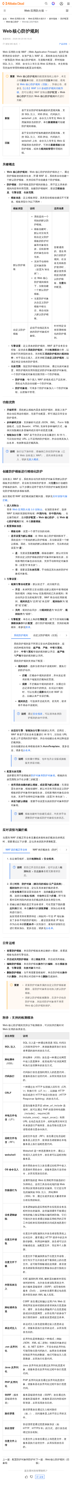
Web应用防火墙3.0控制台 (27, 509)
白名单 (26, 750)
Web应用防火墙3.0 (37, 18)
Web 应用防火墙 (17, 18)
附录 (27, 627)
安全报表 (38, 713)
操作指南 (53, 18)
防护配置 (64, 18)
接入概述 (34, 459)
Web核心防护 (12, 21)
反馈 (41, 1476)
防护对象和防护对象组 (43, 775)
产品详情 (63, 43)
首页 (5, 18)
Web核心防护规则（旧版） (35, 84)
